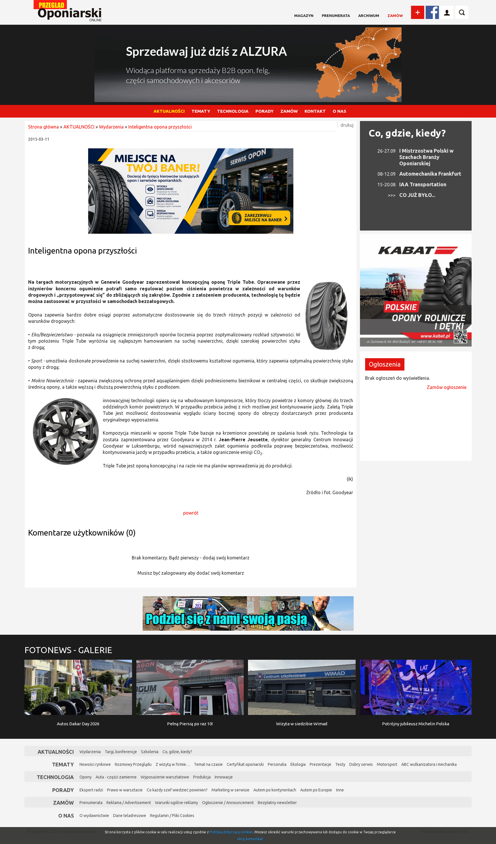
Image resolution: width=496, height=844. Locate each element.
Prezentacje (320, 764)
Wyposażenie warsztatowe (165, 777)
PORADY (264, 111)
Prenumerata (336, 16)
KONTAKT (315, 111)
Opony (86, 777)
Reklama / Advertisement (128, 802)
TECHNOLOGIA (233, 111)
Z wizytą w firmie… (173, 764)
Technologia (55, 777)
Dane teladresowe (129, 815)
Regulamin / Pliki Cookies (172, 815)
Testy (340, 764)
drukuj (347, 125)
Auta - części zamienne (116, 777)
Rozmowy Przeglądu (133, 764)
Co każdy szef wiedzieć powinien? (177, 790)
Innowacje (224, 777)
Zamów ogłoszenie (446, 387)
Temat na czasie (208, 764)
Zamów (395, 16)
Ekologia (298, 764)
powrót (190, 512)
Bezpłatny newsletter (277, 802)
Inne (340, 790)
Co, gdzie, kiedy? (407, 132)
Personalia (277, 764)
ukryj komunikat (250, 839)
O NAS (339, 111)
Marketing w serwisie (230, 790)
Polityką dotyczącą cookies (231, 832)
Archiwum (368, 16)
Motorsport (387, 764)
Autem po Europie (316, 790)
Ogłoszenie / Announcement (228, 802)
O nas (66, 815)
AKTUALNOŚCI (169, 111)
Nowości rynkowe (95, 764)
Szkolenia (149, 751)
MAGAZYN (303, 16)
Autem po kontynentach (274, 790)
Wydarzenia (111, 126)
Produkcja (202, 777)
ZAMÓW (289, 111)
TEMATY (200, 111)
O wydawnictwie (94, 815)
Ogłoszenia (385, 364)
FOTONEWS (68, 650)
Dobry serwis (361, 764)
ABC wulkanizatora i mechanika (429, 764)
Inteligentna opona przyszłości (160, 126)
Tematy (63, 764)
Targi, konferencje (121, 751)
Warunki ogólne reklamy (176, 802)
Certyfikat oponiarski (245, 764)
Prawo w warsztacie (125, 790)
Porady (63, 790)
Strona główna (43, 126)
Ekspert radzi (91, 790)
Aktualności (56, 752)
